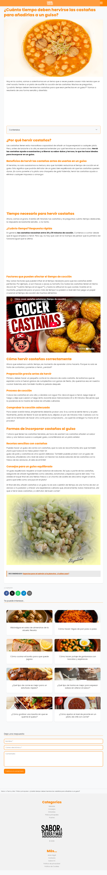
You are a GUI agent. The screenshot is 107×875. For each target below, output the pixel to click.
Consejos (51, 809)
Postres (52, 818)
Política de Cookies (52, 866)
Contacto (51, 858)
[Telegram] (23, 593)
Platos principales (52, 815)
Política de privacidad (52, 864)
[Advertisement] (53, 108)
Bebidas (52, 806)
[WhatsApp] (17, 593)
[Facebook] (6, 593)
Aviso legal (52, 855)
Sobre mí (51, 861)
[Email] (29, 593)
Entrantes (51, 812)
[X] (12, 593)
